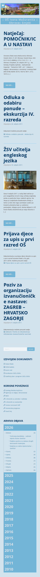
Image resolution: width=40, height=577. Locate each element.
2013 (9, 550)
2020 (9, 506)
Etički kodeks (9, 367)
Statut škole (9, 364)
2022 (9, 494)
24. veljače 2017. (17, 124)
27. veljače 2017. (17, 48)
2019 (9, 513)
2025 (9, 475)
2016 (9, 531)
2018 (9, 519)
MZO (7, 396)
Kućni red (8, 370)
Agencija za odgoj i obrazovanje (16, 393)
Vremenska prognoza (12, 408)
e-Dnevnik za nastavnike (13, 402)
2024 (9, 481)
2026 (9, 427)
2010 (9, 569)
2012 (9, 556)
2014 (9, 544)
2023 (9, 488)
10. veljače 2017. (17, 165)
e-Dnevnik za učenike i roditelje (16, 399)
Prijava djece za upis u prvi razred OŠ (19, 239)
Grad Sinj (8, 411)
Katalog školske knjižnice (13, 390)
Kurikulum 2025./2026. (13, 373)
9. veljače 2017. (16, 249)
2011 (9, 563)
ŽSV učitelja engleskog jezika (17, 155)
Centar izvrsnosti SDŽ (12, 405)
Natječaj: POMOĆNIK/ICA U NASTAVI (20, 38)
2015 (9, 537)
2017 (9, 525)
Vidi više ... (9, 85)
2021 (9, 500)
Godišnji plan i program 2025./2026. (17, 376)
